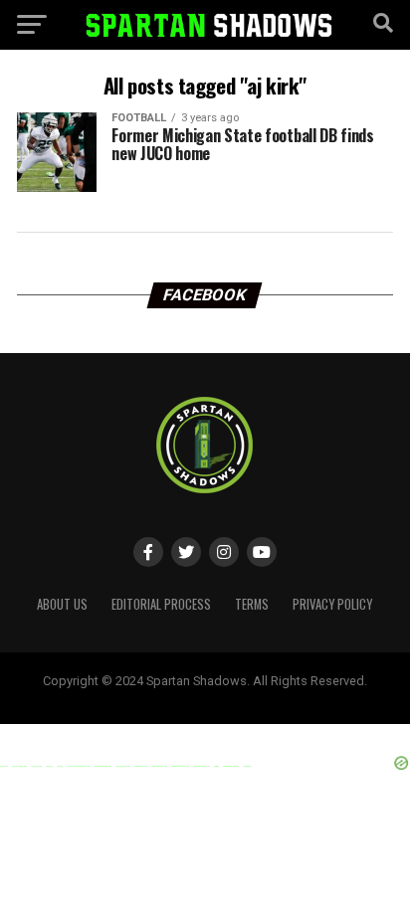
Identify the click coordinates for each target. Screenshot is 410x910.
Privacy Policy (332, 604)
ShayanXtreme (253, 696)
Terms (252, 604)
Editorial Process (161, 604)
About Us (62, 604)
